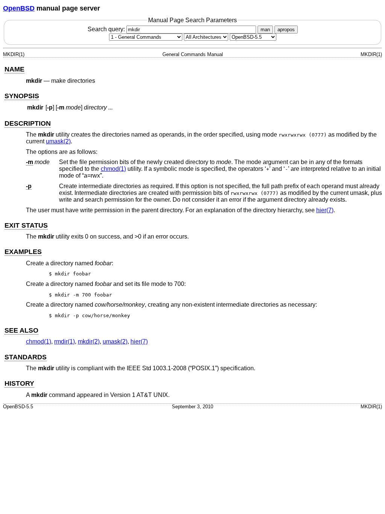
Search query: (107, 29)
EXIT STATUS (26, 225)
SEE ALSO (21, 330)
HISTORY (19, 383)
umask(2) (58, 141)
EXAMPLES (23, 251)
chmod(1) (113, 169)
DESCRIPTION (28, 123)
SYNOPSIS (22, 96)
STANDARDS (26, 357)
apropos (286, 29)
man (265, 29)
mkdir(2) (89, 341)
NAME (14, 69)
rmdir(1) (64, 341)
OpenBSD (19, 8)
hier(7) (324, 210)
